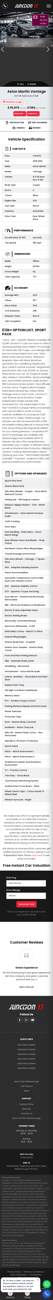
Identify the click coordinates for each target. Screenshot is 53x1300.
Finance (33, 113)
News (26, 1090)
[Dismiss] (37, 1279)
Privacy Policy (14, 1271)
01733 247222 (26, 1156)
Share (32, 84)
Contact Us (26, 1113)
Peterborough (14, 102)
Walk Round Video (43, 20)
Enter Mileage (13, 890)
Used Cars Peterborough (26, 1081)
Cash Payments (18, 1274)
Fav (21, 84)
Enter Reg (11, 877)
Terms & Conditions (34, 1271)
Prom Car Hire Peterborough (26, 1118)
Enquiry (19, 113)
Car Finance (26, 1086)
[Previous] (4, 49)
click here (37, 855)
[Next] (49, 49)
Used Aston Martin (26, 1044)
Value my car (26, 904)
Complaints (35, 1274)
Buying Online (26, 1104)
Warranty (26, 1108)
